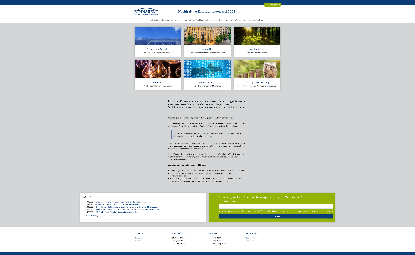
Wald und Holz (202, 20)
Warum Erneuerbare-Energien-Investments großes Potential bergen (122, 202)
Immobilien (189, 20)
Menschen (139, 241)
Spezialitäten (217, 20)
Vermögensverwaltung (254, 20)
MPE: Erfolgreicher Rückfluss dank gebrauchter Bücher (116, 212)
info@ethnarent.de (218, 241)
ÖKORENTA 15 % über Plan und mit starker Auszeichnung (117, 204)
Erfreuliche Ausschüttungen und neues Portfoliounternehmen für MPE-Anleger (126, 207)
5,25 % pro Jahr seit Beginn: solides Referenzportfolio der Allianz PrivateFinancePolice (128, 209)
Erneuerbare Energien (171, 20)
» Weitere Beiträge (92, 215)
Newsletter (273, 4)
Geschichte (139, 238)
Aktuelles (155, 20)
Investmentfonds (233, 20)
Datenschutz (250, 238)
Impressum (250, 241)
